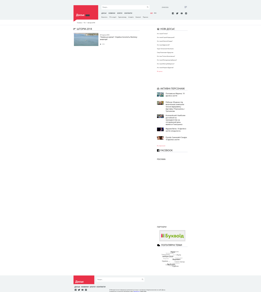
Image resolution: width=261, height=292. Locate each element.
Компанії (138, 17)
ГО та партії (112, 17)
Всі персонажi (161, 146)
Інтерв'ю (131, 17)
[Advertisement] (173, 79)
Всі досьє (159, 71)
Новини (111, 13)
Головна (79, 23)
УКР (151, 13)
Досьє (103, 13)
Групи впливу (122, 17)
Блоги (119, 13)
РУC (155, 13)
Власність (104, 17)
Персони (145, 17)
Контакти (128, 13)
